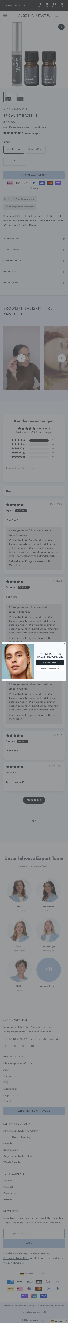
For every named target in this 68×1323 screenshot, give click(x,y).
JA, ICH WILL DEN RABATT (50, 662)
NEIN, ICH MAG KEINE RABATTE (50, 668)
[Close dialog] (65, 643)
